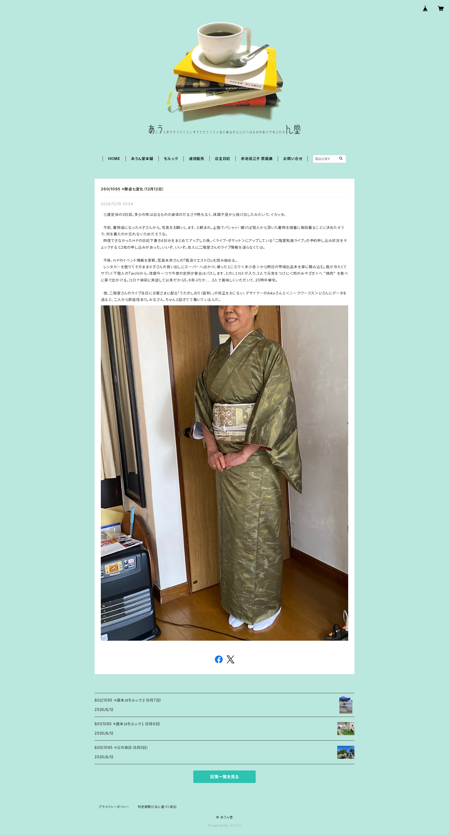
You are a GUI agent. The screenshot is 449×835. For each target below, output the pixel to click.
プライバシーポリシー (114, 807)
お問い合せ (292, 158)
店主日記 (222, 158)
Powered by (219, 825)
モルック (171, 158)
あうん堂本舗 (142, 158)
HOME (114, 158)
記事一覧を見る (224, 776)
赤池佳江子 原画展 (257, 158)
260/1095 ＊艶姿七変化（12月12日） (132, 189)
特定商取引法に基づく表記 (157, 807)
